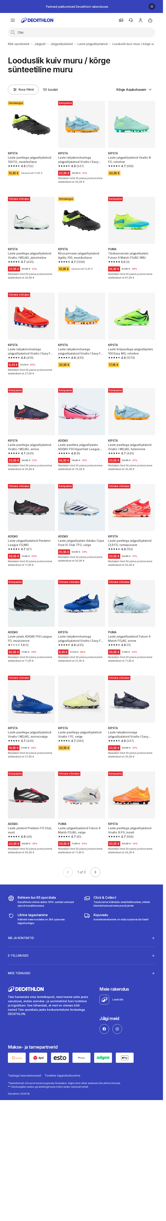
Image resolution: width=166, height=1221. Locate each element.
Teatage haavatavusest (24, 1075)
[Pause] (152, 6)
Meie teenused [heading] (19, 973)
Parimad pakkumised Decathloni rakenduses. (77, 6)
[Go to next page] (95, 872)
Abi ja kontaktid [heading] (21, 938)
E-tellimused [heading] (18, 955)
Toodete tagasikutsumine (62, 1075)
